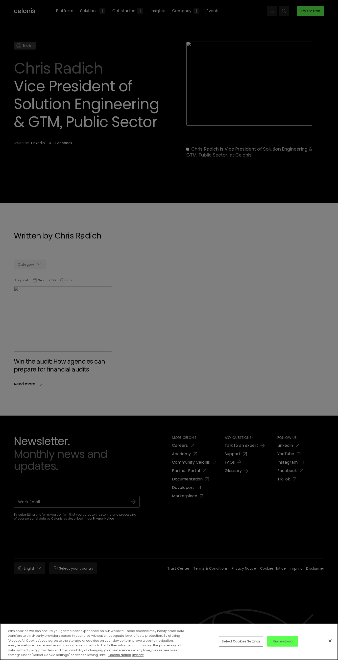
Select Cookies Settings (241, 641)
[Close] (330, 640)
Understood (282, 641)
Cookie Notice (119, 655)
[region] (169, 642)
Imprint (138, 655)
